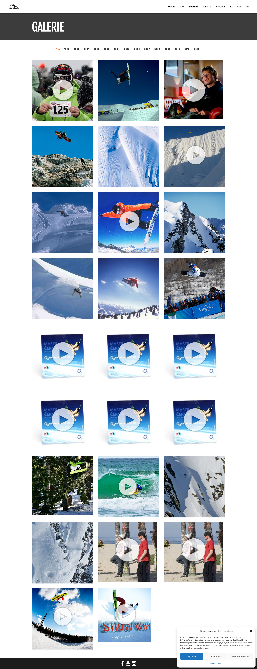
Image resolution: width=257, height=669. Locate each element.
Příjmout (192, 656)
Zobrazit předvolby (241, 656)
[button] (251, 631)
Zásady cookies (215, 663)
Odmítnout (216, 656)
